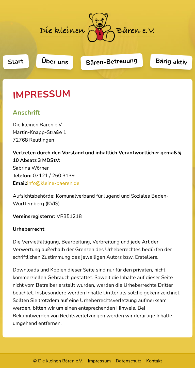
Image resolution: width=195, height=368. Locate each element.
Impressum (99, 361)
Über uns (54, 62)
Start (16, 61)
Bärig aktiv (171, 62)
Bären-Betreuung (112, 61)
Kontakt (154, 361)
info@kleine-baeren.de (53, 183)
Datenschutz (128, 361)
